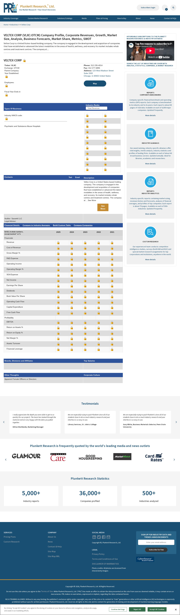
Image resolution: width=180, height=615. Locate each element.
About (138, 18)
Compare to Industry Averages (36, 225)
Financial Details (12, 225)
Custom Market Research (38, 18)
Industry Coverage (11, 18)
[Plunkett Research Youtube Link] (108, 538)
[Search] (173, 8)
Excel (77, 177)
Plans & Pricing (102, 18)
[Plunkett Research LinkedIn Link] (94, 538)
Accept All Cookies (157, 609)
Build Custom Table (62, 225)
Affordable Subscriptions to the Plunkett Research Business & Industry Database (146, 37)
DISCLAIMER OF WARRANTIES (105, 563)
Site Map (52, 551)
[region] (90, 609)
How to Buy (121, 18)
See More (103, 207)
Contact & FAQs (170, 18)
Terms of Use (47, 591)
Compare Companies (83, 225)
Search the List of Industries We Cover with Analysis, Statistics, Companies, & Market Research (150, 64)
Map (95, 83)
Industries (14, 24)
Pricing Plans (10, 536)
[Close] (176, 609)
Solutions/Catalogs (64, 18)
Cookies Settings (118, 609)
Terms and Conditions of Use (105, 559)
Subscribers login (148, 7)
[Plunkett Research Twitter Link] (99, 538)
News (152, 18)
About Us (52, 536)
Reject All (137, 609)
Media (84, 18)
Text (70, 177)
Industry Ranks (92, 105)
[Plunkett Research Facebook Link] (103, 538)
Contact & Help (55, 546)
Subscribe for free (156, 549)
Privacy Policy (98, 554)
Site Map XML (54, 556)
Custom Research (12, 541)
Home (6, 24)
